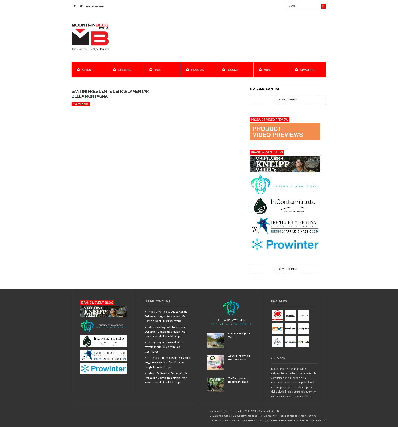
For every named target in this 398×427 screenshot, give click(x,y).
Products (197, 70)
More (267, 70)
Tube (157, 70)
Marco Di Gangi (158, 373)
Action (86, 70)
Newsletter (307, 70)
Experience (124, 70)
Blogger (233, 70)
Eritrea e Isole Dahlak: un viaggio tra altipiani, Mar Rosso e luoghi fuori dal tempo (166, 316)
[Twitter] (81, 6)
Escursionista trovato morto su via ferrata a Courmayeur (164, 347)
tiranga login (156, 342)
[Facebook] (75, 6)
